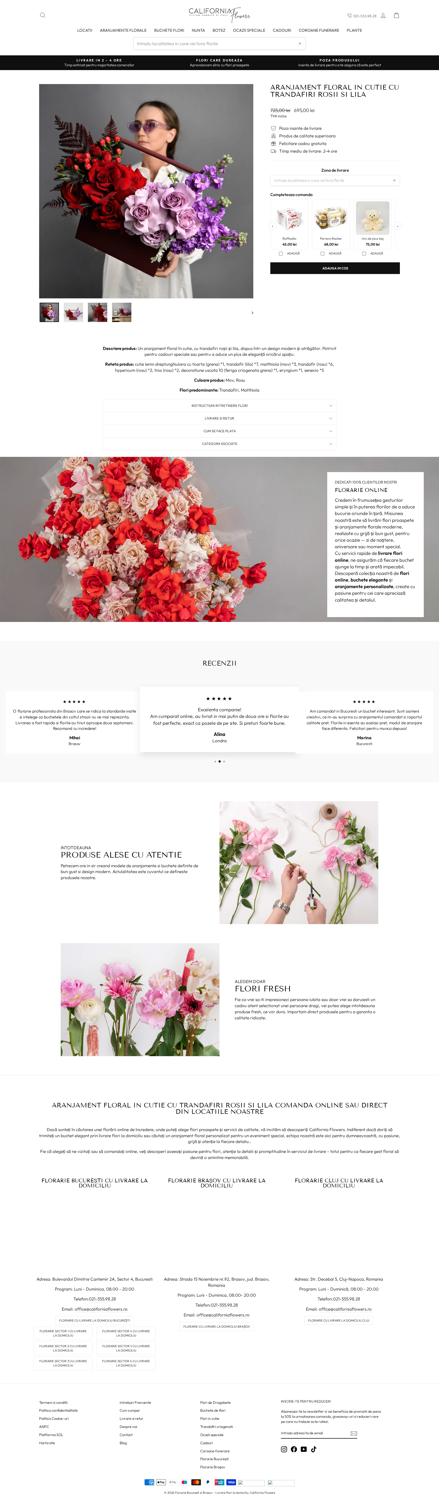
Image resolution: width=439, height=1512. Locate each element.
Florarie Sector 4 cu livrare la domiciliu (126, 1333)
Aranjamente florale (123, 30)
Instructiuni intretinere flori (220, 405)
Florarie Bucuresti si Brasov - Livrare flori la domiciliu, (212, 1492)
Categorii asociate (219, 443)
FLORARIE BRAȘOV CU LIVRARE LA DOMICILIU (216, 1183)
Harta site (47, 1443)
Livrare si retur (131, 1418)
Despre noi (128, 1426)
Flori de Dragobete (215, 1402)
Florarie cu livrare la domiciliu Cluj (338, 1320)
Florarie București (214, 1459)
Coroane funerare (215, 1451)
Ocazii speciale (249, 30)
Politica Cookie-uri (54, 1418)
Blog (123, 1443)
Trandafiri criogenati (216, 1426)
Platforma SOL (51, 1435)
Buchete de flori (212, 1410)
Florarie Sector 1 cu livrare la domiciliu (63, 1333)
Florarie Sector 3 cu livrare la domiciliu (63, 1363)
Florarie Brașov (212, 1467)
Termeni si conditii (53, 1402)
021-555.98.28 (365, 16)
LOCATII (84, 30)
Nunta (198, 30)
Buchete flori (169, 30)
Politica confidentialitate (58, 1410)
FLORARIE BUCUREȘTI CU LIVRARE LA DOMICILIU (94, 1183)
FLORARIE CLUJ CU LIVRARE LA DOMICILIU (339, 1183)
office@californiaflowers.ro (101, 1309)
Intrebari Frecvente (135, 1402)
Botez (219, 30)
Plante (354, 30)
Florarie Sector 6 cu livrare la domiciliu (126, 1363)
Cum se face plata (219, 431)
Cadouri (282, 30)
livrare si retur (219, 418)
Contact (126, 1435)
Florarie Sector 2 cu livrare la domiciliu (63, 1348)
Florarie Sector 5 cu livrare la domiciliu (126, 1348)
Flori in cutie (209, 1418)
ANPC (44, 1426)
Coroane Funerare (319, 30)
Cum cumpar (130, 1410)
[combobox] (219, 43)
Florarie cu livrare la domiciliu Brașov (216, 1326)
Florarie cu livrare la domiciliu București (94, 1320)
